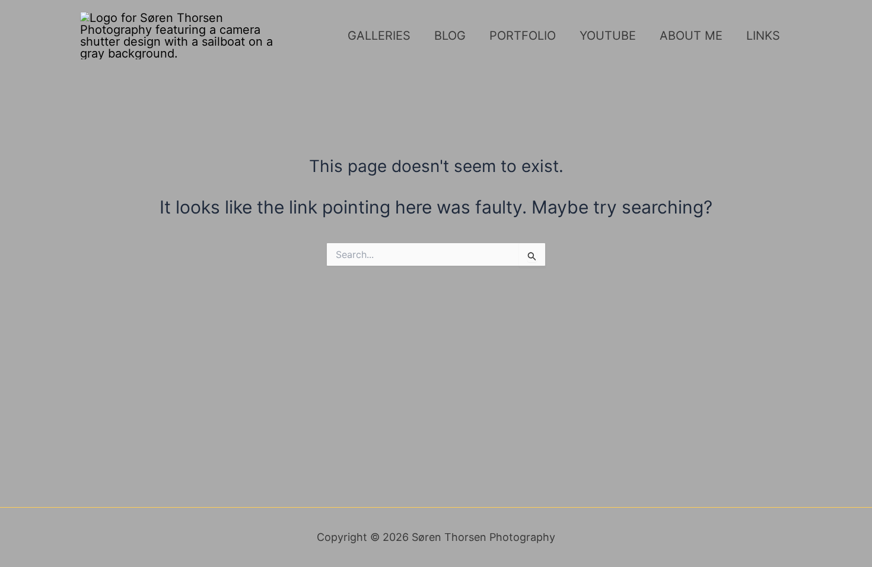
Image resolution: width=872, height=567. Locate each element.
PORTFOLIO (522, 35)
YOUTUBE (608, 35)
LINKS (763, 35)
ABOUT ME (691, 35)
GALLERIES (379, 35)
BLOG (450, 35)
